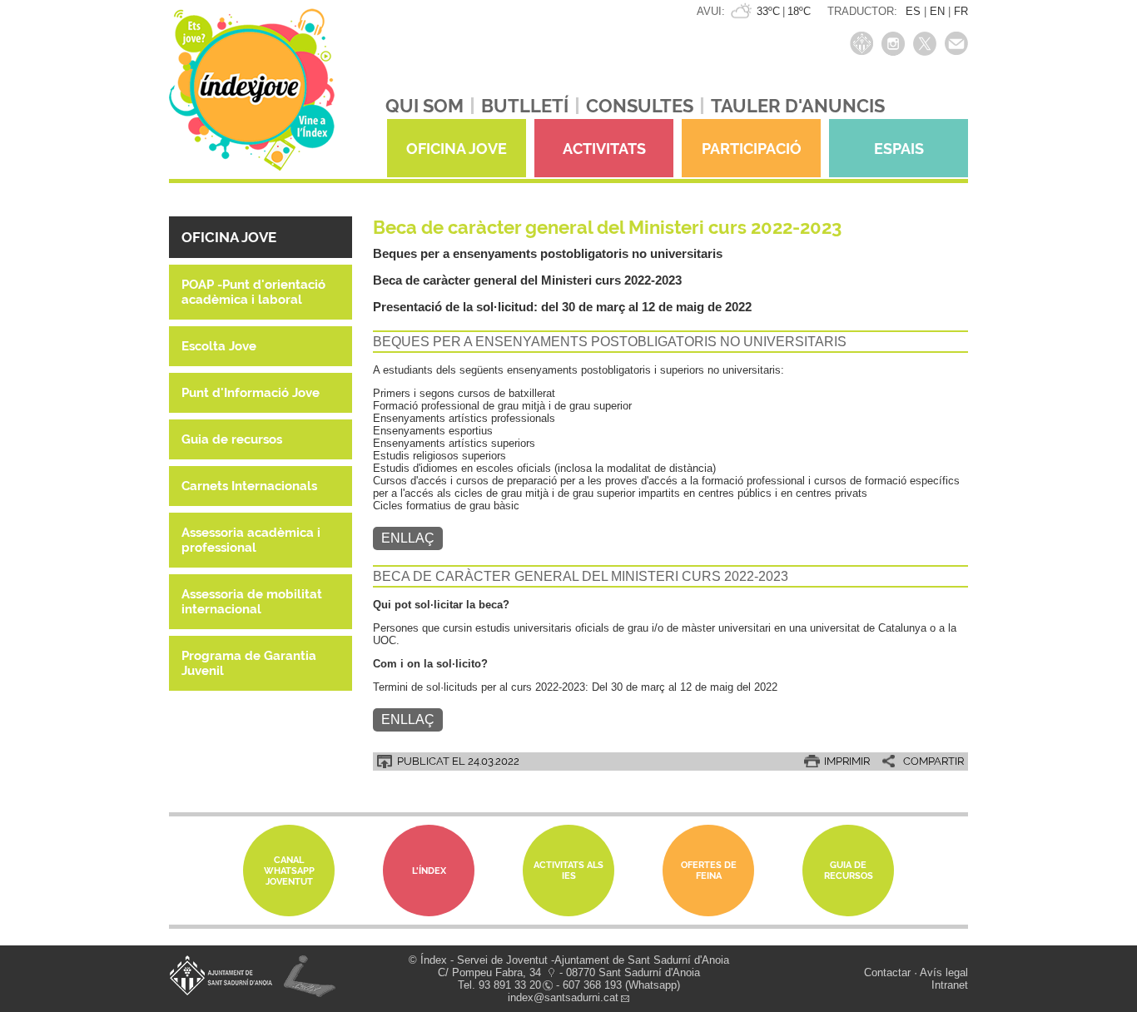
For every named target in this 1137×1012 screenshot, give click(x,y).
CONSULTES (639, 106)
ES (913, 11)
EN (937, 11)
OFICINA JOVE (456, 148)
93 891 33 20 (510, 985)
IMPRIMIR (847, 761)
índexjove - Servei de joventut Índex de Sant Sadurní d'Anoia (252, 98)
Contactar (887, 972)
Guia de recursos (231, 439)
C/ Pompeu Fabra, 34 (489, 972)
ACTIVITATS (604, 148)
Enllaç (407, 538)
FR (961, 11)
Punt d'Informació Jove (250, 392)
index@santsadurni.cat (563, 997)
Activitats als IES (568, 870)
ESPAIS (899, 148)
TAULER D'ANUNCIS (798, 106)
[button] (260, 237)
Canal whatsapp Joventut (289, 871)
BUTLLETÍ (524, 106)
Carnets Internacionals (249, 486)
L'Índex (429, 871)
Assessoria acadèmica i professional (250, 540)
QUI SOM (424, 106)
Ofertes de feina (709, 870)
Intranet (949, 985)
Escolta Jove (218, 346)
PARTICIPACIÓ (752, 148)
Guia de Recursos (848, 870)
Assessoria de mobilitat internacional (251, 602)
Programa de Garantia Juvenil (248, 663)
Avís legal (944, 972)
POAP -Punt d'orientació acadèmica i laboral (253, 292)
